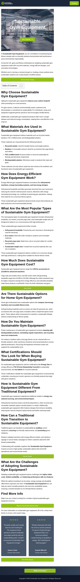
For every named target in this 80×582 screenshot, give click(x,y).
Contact (74, 3)
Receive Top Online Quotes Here (27, 506)
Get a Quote (26, 39)
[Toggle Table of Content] (20, 86)
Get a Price (27, 288)
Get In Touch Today (27, 79)
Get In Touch (27, 456)
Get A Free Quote (27, 559)
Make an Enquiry (40, 571)
